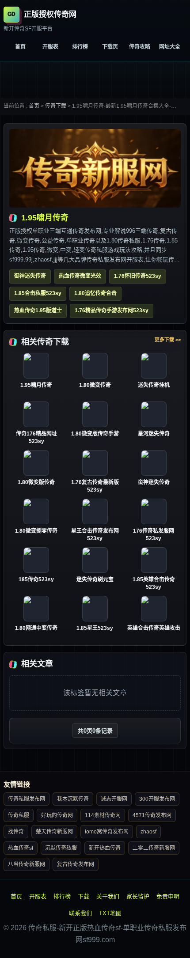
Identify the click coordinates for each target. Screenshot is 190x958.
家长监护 (137, 896)
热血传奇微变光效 (80, 276)
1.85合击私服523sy (37, 293)
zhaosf (148, 832)
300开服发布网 (157, 799)
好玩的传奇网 (57, 815)
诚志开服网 (114, 799)
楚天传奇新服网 (54, 832)
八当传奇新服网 (26, 864)
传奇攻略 (139, 47)
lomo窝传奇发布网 (107, 832)
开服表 (50, 47)
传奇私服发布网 (26, 799)
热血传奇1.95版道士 (38, 310)
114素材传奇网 (103, 815)
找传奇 (16, 832)
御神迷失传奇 (30, 276)
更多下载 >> (168, 339)
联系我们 (80, 913)
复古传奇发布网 (75, 864)
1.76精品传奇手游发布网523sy (111, 310)
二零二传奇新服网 (154, 848)
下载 (83, 896)
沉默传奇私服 (61, 848)
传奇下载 (55, 106)
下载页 (110, 47)
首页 (20, 47)
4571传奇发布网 (152, 815)
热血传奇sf (20, 848)
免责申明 (167, 896)
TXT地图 (110, 913)
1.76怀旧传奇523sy (137, 276)
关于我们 (107, 896)
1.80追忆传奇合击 (95, 293)
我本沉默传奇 (73, 799)
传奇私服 (18, 815)
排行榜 (80, 47)
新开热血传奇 (105, 848)
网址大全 (169, 47)
